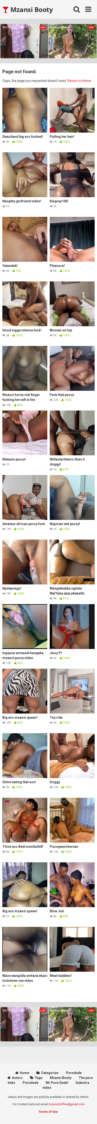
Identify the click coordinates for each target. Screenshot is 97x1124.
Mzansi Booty (31, 9)
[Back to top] (88, 1114)
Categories (50, 1073)
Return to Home (79, 81)
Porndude (74, 1073)
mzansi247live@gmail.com (66, 1104)
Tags (39, 1078)
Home (24, 1073)
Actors (17, 1078)
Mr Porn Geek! (57, 1083)
